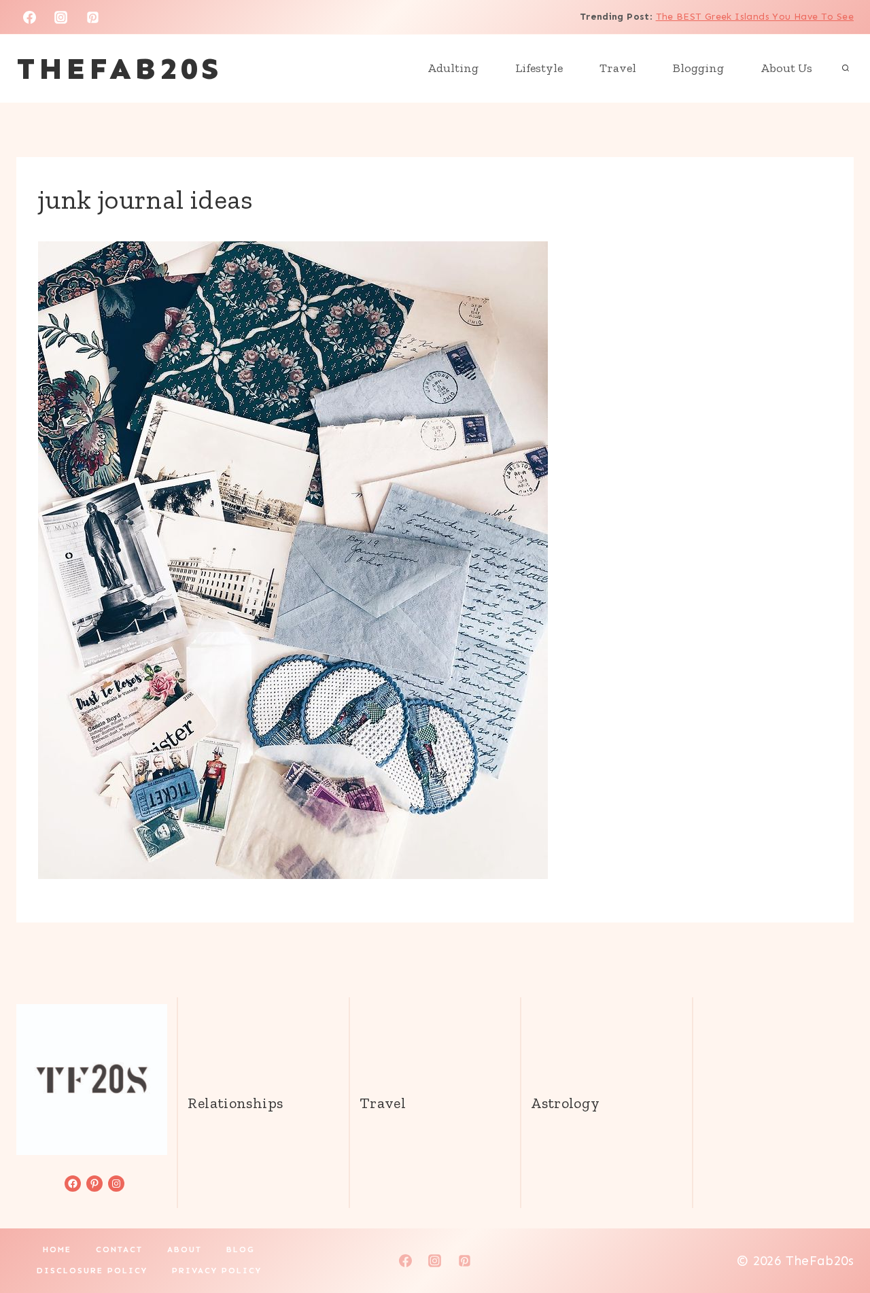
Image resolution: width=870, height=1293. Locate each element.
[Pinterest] (93, 17)
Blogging (698, 68)
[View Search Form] (845, 69)
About (184, 1249)
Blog (240, 1249)
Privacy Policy (217, 1270)
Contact (119, 1249)
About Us (786, 68)
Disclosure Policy (92, 1270)
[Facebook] (29, 17)
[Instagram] (61, 17)
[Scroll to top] (837, 1239)
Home (57, 1249)
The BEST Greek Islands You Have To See (755, 16)
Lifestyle (539, 68)
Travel (617, 68)
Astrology (565, 1103)
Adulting (453, 68)
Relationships (235, 1103)
